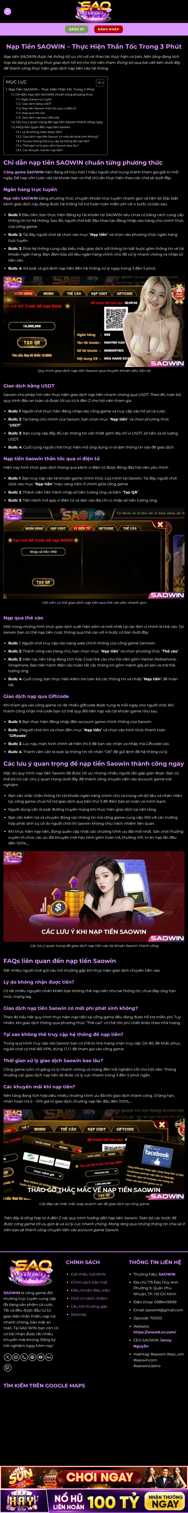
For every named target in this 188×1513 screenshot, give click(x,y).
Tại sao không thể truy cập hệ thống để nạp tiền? (56, 141)
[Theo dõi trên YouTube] (40, 1357)
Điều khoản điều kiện (90, 1290)
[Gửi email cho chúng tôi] (16, 1357)
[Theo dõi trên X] (7, 1357)
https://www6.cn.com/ (154, 1332)
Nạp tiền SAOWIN (20, 198)
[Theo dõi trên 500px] (49, 1357)
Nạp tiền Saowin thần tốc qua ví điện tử (49, 108)
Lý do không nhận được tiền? (42, 132)
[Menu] (7, 11)
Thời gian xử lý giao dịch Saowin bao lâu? (51, 145)
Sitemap (78, 1314)
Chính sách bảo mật (89, 1282)
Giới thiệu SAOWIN (88, 1274)
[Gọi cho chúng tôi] (24, 1357)
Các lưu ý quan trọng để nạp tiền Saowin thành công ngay (59, 122)
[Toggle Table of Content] (98, 83)
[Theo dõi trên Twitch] (7, 1368)
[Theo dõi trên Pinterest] (32, 1357)
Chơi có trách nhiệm (89, 1298)
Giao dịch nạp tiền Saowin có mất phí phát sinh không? (60, 136)
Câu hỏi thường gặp (89, 1306)
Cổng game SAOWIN (23, 172)
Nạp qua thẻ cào (33, 113)
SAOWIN (11, 1293)
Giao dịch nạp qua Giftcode (40, 117)
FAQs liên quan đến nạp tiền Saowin (43, 127)
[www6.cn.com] (94, 11)
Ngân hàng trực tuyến (36, 99)
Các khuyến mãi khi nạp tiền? (43, 150)
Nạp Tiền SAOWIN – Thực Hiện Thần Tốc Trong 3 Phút (51, 89)
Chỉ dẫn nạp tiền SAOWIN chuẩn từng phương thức (54, 94)
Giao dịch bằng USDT (36, 103)
